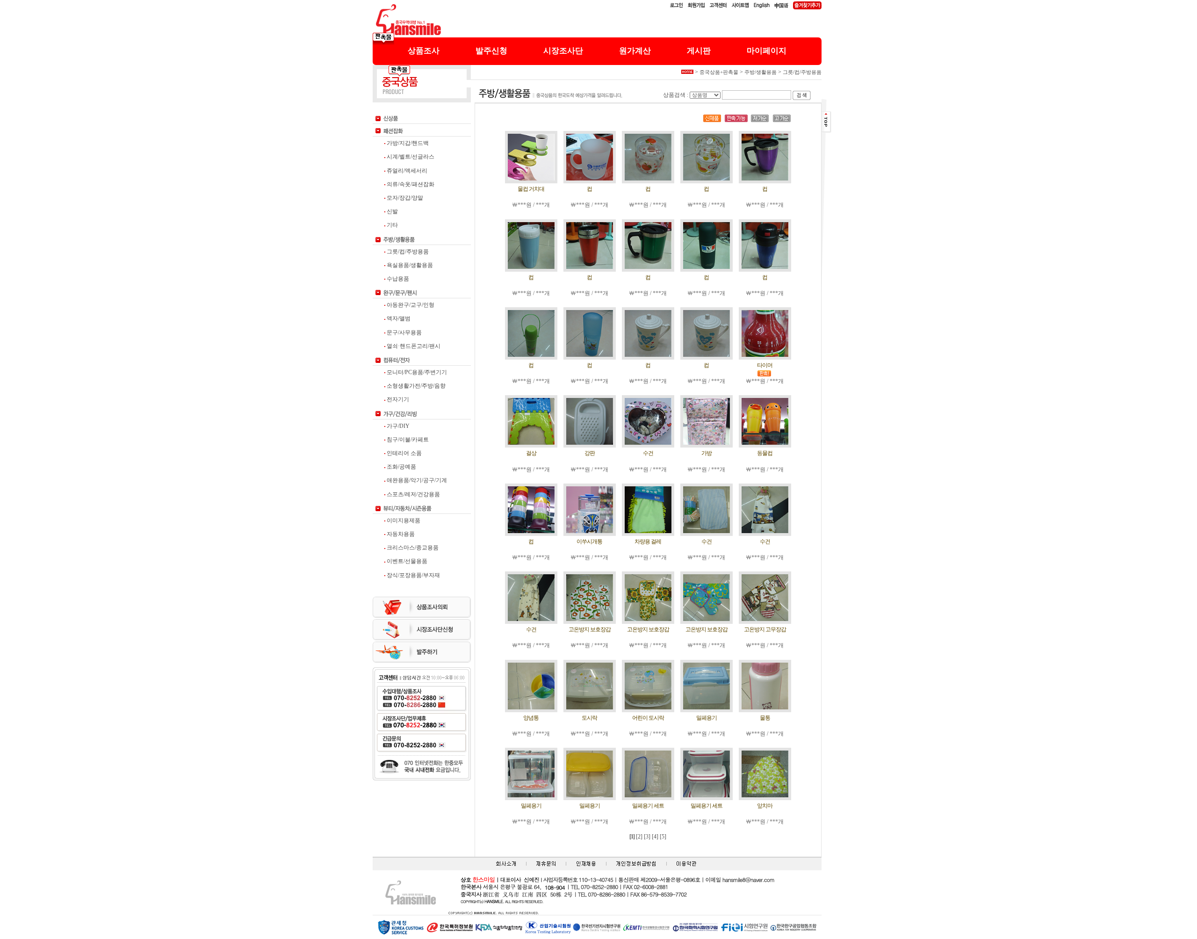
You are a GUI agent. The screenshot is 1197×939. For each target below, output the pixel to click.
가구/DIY (397, 426)
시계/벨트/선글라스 (409, 156)
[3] (647, 836)
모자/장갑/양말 (404, 198)
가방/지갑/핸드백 (407, 143)
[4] (655, 836)
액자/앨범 (398, 318)
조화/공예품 (400, 466)
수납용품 (397, 278)
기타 (391, 225)
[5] (663, 836)
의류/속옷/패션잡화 (409, 184)
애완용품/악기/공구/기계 (416, 480)
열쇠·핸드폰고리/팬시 (412, 346)
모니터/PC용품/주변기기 (416, 372)
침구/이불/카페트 (407, 439)
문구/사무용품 (403, 332)
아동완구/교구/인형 (409, 305)
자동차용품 (400, 534)
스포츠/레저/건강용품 (412, 494)
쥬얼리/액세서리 (406, 170)
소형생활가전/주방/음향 (415, 386)
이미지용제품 (402, 520)
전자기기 (397, 399)
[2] (639, 836)
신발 (391, 211)
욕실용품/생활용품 (409, 265)
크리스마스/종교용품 (412, 547)
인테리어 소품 (403, 453)
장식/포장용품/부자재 (412, 575)
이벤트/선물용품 (406, 561)
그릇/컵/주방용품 (407, 251)
